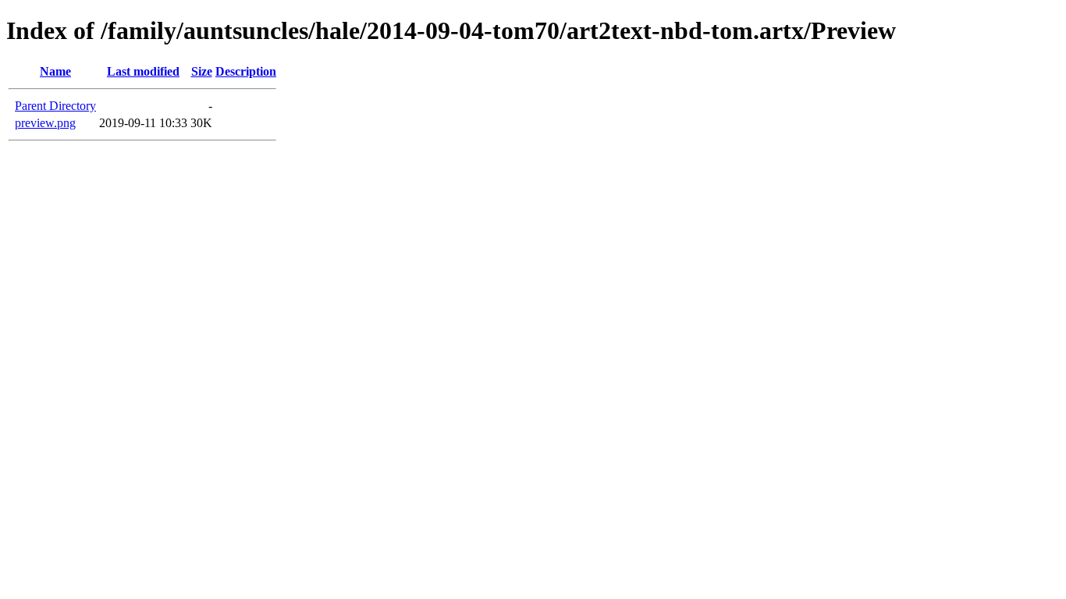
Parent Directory (55, 105)
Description (245, 71)
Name (55, 71)
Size (201, 71)
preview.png (45, 122)
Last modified (143, 71)
